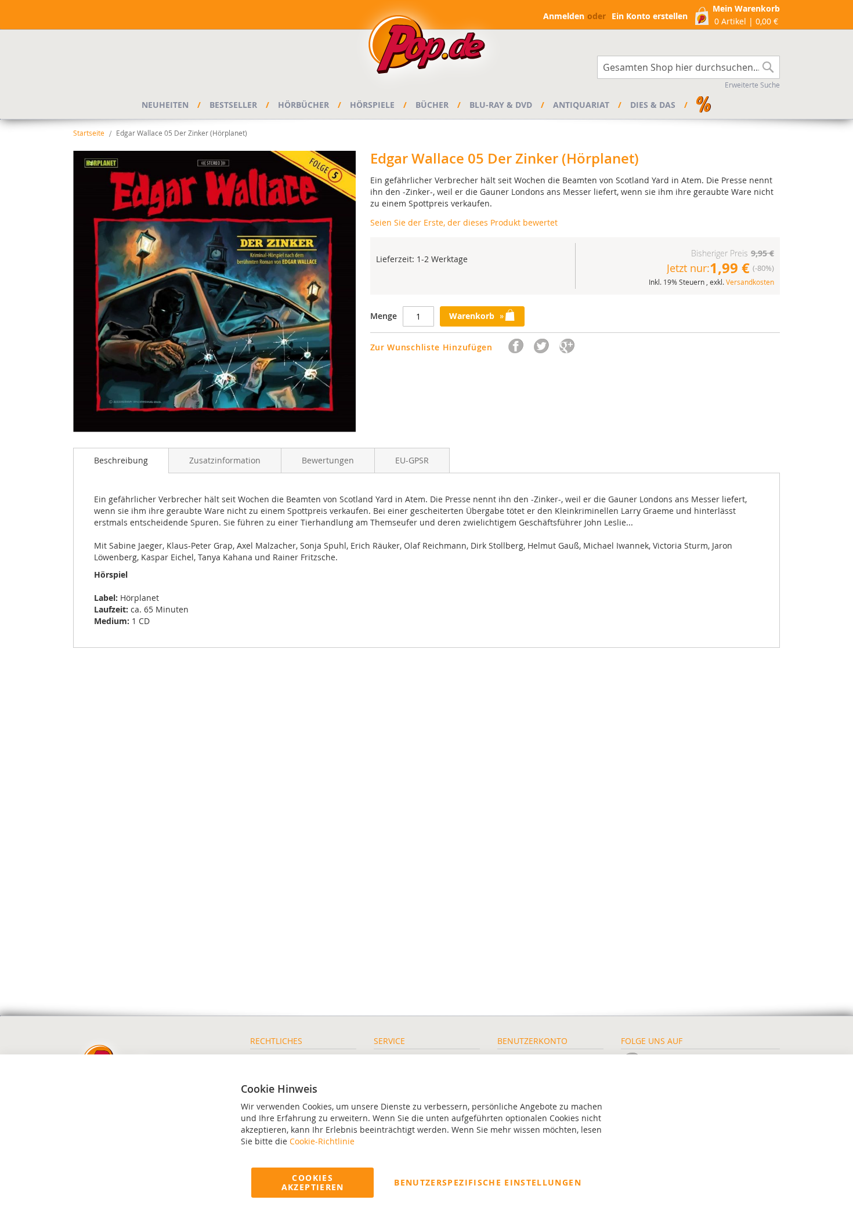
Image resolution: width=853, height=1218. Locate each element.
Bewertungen (328, 460)
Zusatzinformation (225, 460)
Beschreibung (121, 460)
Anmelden (563, 15)
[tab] (121, 460)
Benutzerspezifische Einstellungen (487, 1182)
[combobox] (688, 67)
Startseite (88, 132)
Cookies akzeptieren (312, 1182)
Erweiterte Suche (752, 84)
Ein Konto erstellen (650, 15)
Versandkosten (750, 282)
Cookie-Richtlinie (322, 1141)
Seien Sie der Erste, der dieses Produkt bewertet (464, 222)
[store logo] (426, 48)
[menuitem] (167, 105)
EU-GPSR (412, 460)
